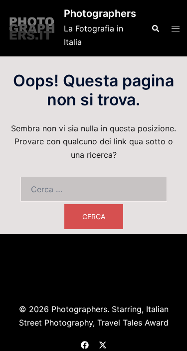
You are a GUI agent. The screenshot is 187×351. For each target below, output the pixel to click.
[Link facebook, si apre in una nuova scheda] (85, 344)
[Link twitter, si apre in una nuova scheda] (103, 344)
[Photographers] (31, 27)
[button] (155, 28)
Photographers (100, 13)
